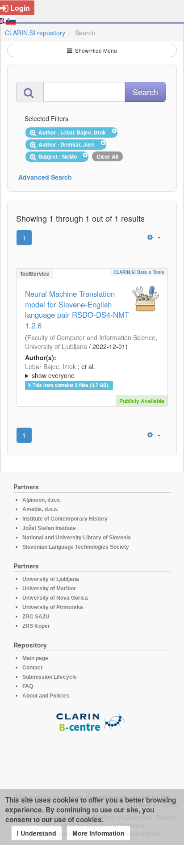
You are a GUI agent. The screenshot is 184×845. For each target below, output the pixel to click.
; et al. (60, 371)
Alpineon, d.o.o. (41, 500)
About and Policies (46, 696)
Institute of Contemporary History (65, 519)
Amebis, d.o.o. (40, 509)
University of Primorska (52, 607)
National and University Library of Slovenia (76, 537)
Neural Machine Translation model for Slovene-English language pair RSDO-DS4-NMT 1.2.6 (77, 309)
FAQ (27, 686)
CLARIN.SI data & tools (138, 272)
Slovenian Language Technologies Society (75, 547)
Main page (35, 658)
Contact (32, 667)
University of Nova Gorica (55, 598)
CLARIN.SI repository (35, 32)
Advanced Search (45, 176)
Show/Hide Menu (95, 50)
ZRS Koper (36, 626)
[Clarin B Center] (92, 721)
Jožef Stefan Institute (49, 528)
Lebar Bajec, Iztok (50, 366)
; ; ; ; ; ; (90, 371)
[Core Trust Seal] (92, 757)
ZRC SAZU (36, 617)
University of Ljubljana (50, 579)
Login (20, 8)
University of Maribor (49, 588)
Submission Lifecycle (49, 677)
